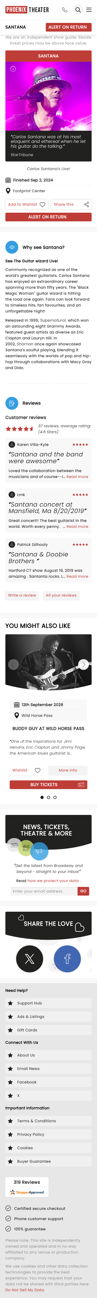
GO (83, 891)
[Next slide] (83, 664)
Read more (77, 476)
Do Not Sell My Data (24, 1290)
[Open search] (78, 9)
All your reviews (61, 595)
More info (68, 770)
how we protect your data (53, 880)
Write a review (22, 595)
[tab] (42, 797)
